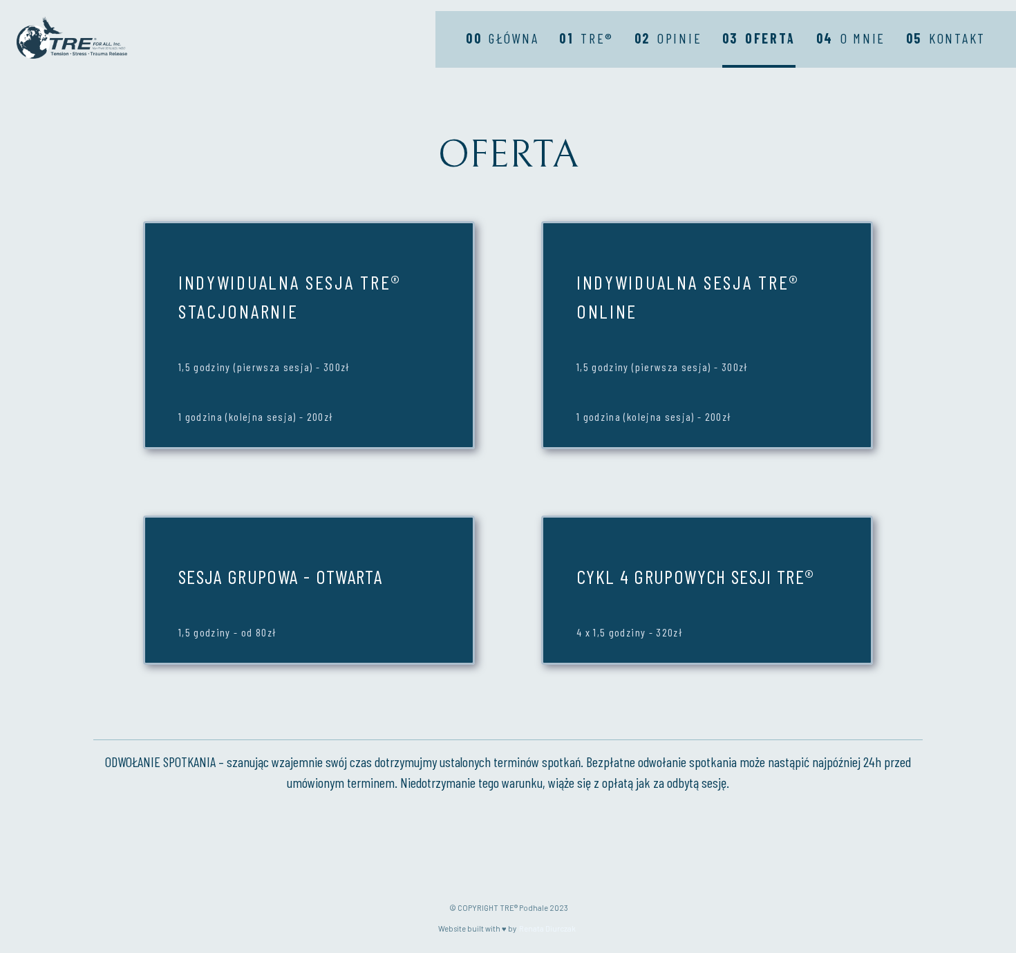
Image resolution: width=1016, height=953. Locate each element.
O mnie (851, 38)
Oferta (759, 38)
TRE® (586, 38)
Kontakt (946, 38)
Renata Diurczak (547, 928)
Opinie (668, 38)
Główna (502, 38)
